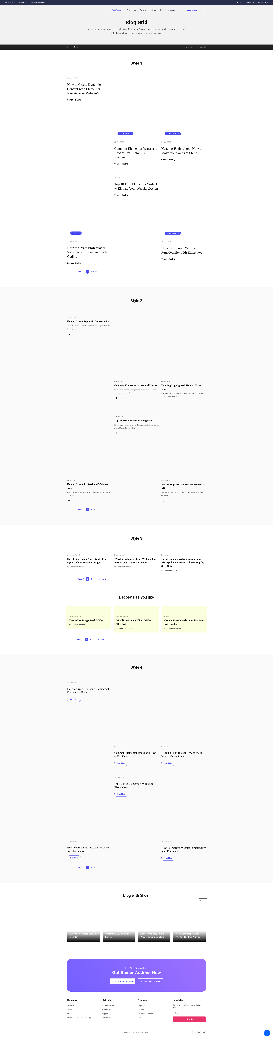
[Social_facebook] (194, 1032)
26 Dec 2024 (166, 242)
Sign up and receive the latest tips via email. (187, 1006)
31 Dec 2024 (72, 241)
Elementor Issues (125, 133)
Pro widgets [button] (131, 10)
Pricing (153, 10)
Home (69, 47)
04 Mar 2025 (72, 78)
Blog (161, 10)
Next (95, 272)
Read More (74, 699)
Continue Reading (74, 100)
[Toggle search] (204, 10)
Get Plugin (191, 10)
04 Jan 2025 (166, 142)
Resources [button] (171, 10)
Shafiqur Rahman (77, 567)
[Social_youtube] (204, 1032)
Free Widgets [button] (116, 10)
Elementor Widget (172, 133)
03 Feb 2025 (119, 142)
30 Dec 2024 (119, 178)
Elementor (76, 233)
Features (143, 10)
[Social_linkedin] (199, 1032)
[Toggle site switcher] (87, 10)
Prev (80, 272)
